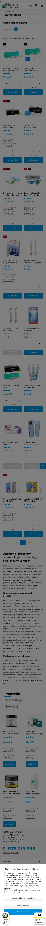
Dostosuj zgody (23, 905)
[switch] (5, 922)
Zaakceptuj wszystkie (23, 912)
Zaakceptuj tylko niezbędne (23, 898)
